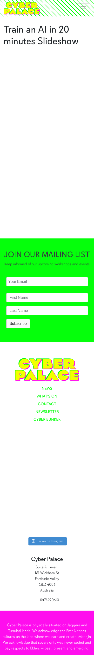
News (47, 388)
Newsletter (47, 411)
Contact (47, 404)
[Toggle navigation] (83, 8)
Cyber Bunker (47, 419)
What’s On (47, 396)
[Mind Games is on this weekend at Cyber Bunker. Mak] (47, 458)
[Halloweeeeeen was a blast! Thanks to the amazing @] (47, 509)
